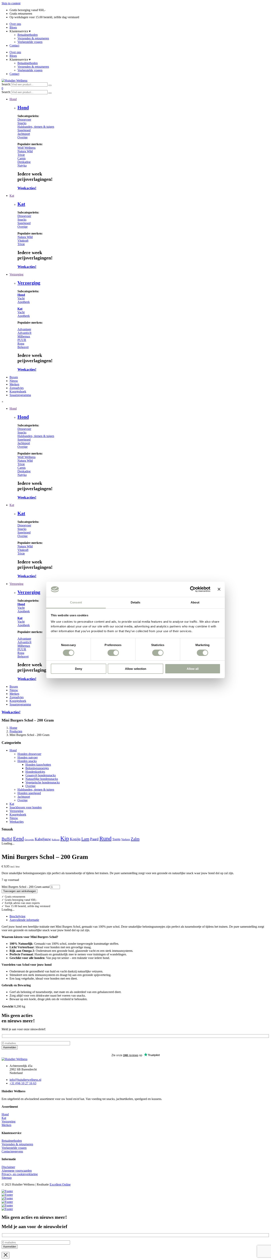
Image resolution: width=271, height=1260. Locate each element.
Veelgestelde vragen (29, 42)
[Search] (50, 85)
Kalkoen (56, 840)
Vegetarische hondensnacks (42, 782)
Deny (78, 668)
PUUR (21, 340)
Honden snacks (27, 761)
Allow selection (135, 668)
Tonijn (116, 839)
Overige (22, 137)
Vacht (21, 298)
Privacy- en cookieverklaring (20, 1174)
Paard (94, 839)
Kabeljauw (43, 839)
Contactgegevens (12, 1151)
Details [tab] (135, 602)
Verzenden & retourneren (33, 38)
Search (6, 84)
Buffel (7, 839)
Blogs (13, 27)
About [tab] (195, 602)
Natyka (22, 165)
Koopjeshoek (18, 814)
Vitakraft (22, 240)
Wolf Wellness (26, 147)
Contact (14, 45)
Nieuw (14, 818)
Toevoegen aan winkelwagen (19, 891)
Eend (18, 839)
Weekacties (17, 821)
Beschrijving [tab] (17, 916)
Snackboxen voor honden (26, 807)
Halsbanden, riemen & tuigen (35, 126)
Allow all (193, 668)
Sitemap (7, 1177)
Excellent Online (60, 1184)
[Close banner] (219, 589)
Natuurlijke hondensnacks (41, 779)
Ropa (20, 343)
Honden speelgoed (29, 793)
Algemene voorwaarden (17, 1170)
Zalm (135, 839)
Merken (6, 1125)
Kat (21, 204)
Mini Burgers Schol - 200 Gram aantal (26, 886)
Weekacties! (26, 188)
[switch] (113, 653)
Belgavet (23, 347)
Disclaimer (8, 1167)
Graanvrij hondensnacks (40, 775)
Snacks (21, 123)
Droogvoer (24, 119)
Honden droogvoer (29, 754)
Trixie (21, 154)
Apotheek (23, 302)
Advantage (24, 329)
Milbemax (23, 336)
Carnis (21, 158)
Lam (85, 838)
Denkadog (24, 162)
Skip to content (11, 3)
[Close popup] (6, 1255)
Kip (64, 838)
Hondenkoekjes (35, 771)
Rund (105, 838)
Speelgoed (24, 130)
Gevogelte (29, 840)
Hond (23, 107)
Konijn (75, 839)
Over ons (15, 24)
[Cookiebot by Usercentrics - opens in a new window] (193, 589)
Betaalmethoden (27, 34)
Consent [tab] (76, 602)
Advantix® (24, 333)
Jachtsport (23, 133)
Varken (125, 839)
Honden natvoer (27, 757)
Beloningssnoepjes (37, 768)
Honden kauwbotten (38, 764)
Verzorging (28, 282)
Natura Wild (25, 151)
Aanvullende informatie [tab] (24, 920)
